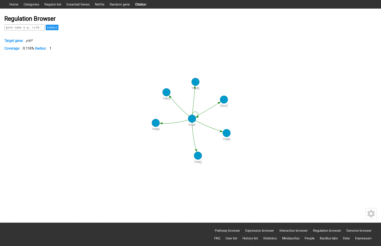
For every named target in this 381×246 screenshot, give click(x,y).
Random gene (120, 4)
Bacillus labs (329, 238)
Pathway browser (227, 231)
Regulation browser (327, 231)
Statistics (270, 238)
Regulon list (53, 4)
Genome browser (359, 231)
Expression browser (259, 231)
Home (13, 4)
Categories (31, 4)
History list (250, 238)
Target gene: (13, 41)
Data (346, 238)
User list (231, 238)
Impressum (363, 238)
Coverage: (12, 48)
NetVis (100, 4)
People (310, 238)
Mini (290, 238)
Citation (140, 4)
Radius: (41, 48)
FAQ (217, 238)
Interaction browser (293, 231)
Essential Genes (78, 4)
